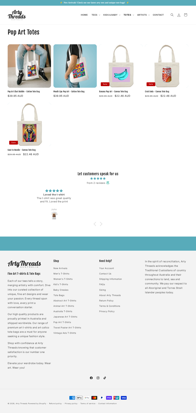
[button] (96, 15)
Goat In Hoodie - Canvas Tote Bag (22, 150)
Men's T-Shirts (61, 273)
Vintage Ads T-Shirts (64, 333)
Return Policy (106, 300)
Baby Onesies (60, 290)
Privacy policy (71, 403)
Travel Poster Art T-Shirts (67, 327)
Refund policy (55, 403)
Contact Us (105, 273)
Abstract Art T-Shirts (64, 300)
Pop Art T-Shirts (62, 322)
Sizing (102, 290)
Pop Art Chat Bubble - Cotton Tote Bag (24, 91)
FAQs (102, 284)
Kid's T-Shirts (60, 284)
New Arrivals (60, 268)
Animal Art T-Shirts (63, 306)
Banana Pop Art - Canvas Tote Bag (113, 91)
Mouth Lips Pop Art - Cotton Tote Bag (69, 91)
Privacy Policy (107, 311)
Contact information (107, 403)
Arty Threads (21, 403)
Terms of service (87, 403)
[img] (98, 178)
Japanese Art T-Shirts (65, 316)
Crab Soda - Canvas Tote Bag (157, 91)
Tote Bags (58, 295)
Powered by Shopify (37, 403)
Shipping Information (110, 279)
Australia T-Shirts (62, 311)
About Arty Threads (110, 295)
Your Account (106, 268)
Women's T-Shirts (63, 279)
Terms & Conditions (109, 306)
